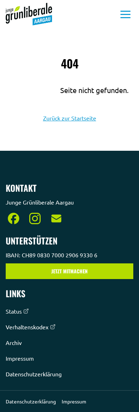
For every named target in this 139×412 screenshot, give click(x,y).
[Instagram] (35, 218)
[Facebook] (13, 218)
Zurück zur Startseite (69, 118)
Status (14, 311)
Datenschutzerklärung (34, 373)
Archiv (14, 342)
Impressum (20, 358)
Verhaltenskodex (27, 326)
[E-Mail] (56, 218)
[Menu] (125, 14)
